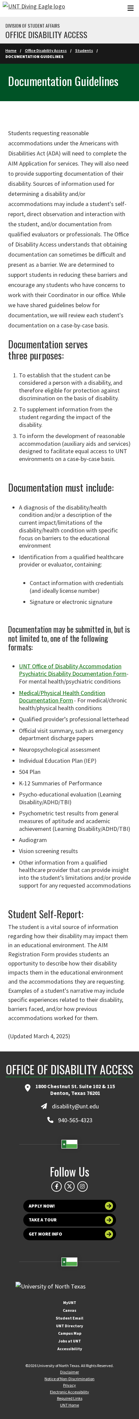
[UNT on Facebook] (56, 1186)
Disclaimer (69, 1371)
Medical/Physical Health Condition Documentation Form (62, 696)
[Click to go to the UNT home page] (34, 8)
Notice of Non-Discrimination (69, 1378)
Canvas (69, 1310)
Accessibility (69, 1348)
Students (84, 50)
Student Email (69, 1318)
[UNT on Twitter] (69, 1186)
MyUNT (69, 1302)
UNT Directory (69, 1325)
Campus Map (69, 1333)
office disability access (46, 34)
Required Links (69, 1398)
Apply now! (42, 1206)
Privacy (69, 1385)
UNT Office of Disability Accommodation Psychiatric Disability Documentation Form (73, 670)
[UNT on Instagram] (82, 1186)
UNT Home (69, 1405)
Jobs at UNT (69, 1340)
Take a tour (43, 1220)
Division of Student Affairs (32, 25)
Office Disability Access (46, 50)
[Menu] (131, 8)
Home (11, 50)
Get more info (45, 1234)
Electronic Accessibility (69, 1391)
